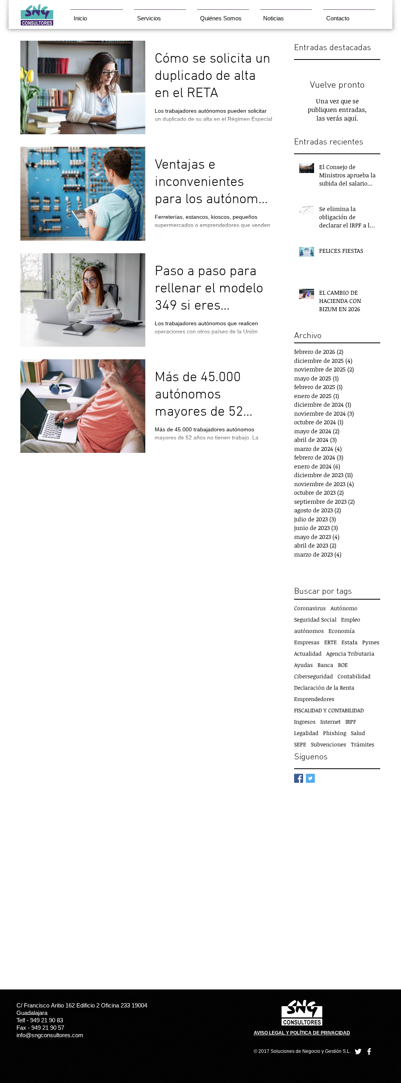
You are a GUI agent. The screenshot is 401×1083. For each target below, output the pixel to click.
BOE (343, 664)
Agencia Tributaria (350, 653)
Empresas (307, 642)
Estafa (349, 642)
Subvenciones (328, 744)
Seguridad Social (315, 619)
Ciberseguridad (313, 676)
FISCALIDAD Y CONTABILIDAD (329, 710)
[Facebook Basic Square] (298, 778)
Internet (330, 721)
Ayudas (303, 664)
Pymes (370, 642)
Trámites (362, 744)
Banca (325, 664)
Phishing (334, 733)
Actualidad (308, 653)
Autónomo (344, 608)
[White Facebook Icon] (369, 1051)
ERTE (330, 642)
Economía (342, 630)
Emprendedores (314, 699)
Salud (358, 733)
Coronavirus (310, 608)
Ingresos (305, 721)
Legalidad (306, 733)
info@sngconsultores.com (49, 1035)
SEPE (300, 744)
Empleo (350, 619)
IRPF (350, 721)
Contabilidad (354, 676)
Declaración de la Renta (324, 687)
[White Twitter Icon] (358, 1051)
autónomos (309, 630)
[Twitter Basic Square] (310, 778)
